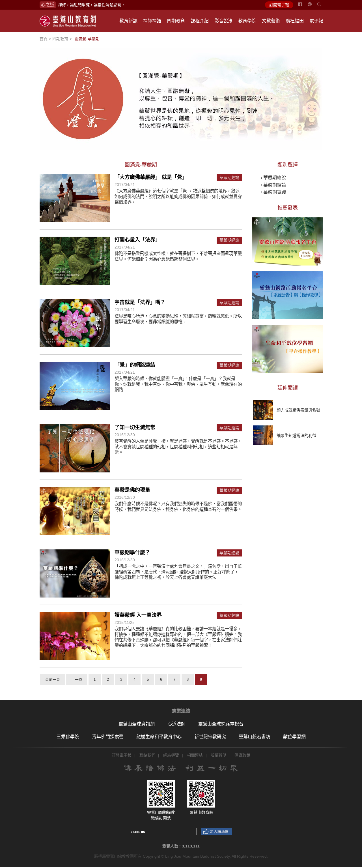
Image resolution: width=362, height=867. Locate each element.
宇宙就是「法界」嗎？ (140, 302)
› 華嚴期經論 (273, 185)
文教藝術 (271, 20)
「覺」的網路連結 (135, 365)
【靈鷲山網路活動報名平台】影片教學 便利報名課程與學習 (287, 240)
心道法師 (176, 724)
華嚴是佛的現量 (132, 490)
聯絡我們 (147, 755)
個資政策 (242, 755)
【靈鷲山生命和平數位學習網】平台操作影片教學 (287, 348)
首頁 (44, 39)
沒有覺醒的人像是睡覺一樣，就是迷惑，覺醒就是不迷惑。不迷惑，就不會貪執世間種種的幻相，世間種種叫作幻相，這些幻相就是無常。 (178, 447)
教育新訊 (128, 20)
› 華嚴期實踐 (273, 192)
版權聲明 (219, 755)
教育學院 (247, 20)
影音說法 (223, 20)
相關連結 (195, 755)
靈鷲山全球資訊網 (136, 724)
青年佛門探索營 (108, 736)
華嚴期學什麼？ (132, 552)
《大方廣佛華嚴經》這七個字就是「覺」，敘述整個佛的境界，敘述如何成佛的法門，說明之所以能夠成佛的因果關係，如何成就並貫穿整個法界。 (178, 196)
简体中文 (313, 6)
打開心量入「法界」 (137, 240)
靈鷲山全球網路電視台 (221, 724)
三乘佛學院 (68, 736)
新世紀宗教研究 (210, 736)
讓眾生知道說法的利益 (296, 435)
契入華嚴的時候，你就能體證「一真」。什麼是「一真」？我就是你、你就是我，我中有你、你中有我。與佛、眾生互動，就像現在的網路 (178, 384)
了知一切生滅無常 (135, 427)
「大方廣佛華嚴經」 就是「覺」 (151, 177)
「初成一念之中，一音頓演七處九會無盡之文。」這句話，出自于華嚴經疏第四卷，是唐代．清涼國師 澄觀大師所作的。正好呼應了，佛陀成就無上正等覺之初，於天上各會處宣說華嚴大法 (178, 572)
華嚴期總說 (229, 553)
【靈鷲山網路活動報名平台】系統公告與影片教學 (287, 294)
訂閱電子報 (279, 5)
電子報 (316, 20)
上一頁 (76, 679)
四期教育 (176, 20)
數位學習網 (294, 736)
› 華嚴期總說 (273, 177)
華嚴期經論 (229, 177)
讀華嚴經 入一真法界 (138, 615)
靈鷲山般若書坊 (254, 736)
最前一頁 (52, 679)
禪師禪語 (152, 20)
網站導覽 (171, 755)
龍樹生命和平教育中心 (159, 736)
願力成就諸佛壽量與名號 (298, 410)
